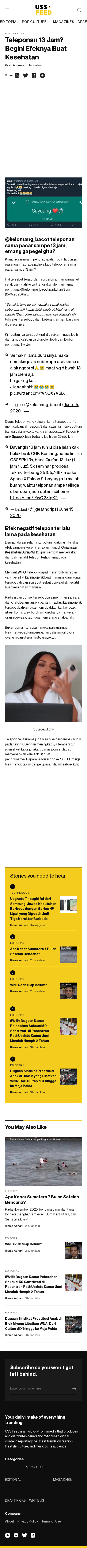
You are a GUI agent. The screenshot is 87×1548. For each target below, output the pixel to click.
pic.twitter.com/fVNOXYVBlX (37, 393)
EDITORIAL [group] (9, 22)
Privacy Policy (28, 1521)
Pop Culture (14, 33)
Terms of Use (51, 1521)
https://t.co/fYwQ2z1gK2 (34, 497)
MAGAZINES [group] (63, 22)
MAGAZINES (62, 1479)
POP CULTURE (34, 22)
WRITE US (36, 1500)
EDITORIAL (13, 1479)
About (9, 1521)
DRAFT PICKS (15, 1500)
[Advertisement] (43, 132)
